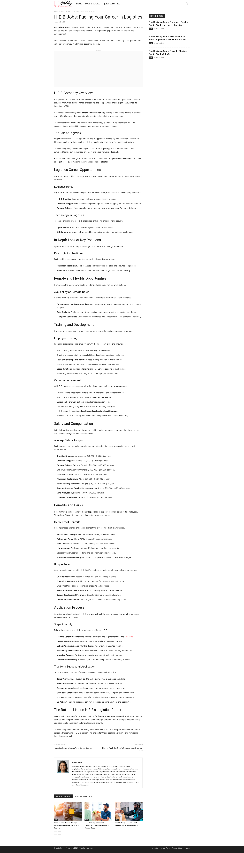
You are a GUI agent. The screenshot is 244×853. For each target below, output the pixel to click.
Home (79, 4)
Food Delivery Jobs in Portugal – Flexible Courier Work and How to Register (66, 825)
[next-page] (59, 833)
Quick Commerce (111, 4)
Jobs (62, 11)
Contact (187, 848)
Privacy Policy (165, 848)
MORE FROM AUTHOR (83, 796)
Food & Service (92, 4)
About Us (155, 848)
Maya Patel (77, 762)
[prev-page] (55, 833)
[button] (187, 4)
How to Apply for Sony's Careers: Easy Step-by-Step (122, 749)
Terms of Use (177, 848)
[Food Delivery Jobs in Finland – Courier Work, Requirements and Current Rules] (98, 811)
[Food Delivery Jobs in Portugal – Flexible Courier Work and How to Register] (68, 811)
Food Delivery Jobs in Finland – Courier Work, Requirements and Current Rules (97, 825)
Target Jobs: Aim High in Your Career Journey (73, 748)
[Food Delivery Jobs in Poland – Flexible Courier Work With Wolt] (129, 811)
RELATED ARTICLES (64, 796)
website (129, 637)
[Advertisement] (98, 69)
